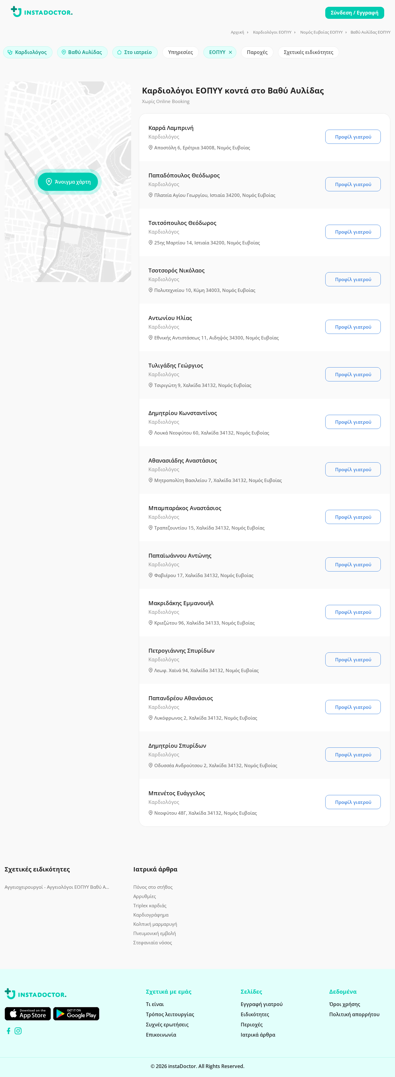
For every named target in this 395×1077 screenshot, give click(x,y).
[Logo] (42, 12)
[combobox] (27, 52)
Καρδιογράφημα (150, 915)
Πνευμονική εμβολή (154, 933)
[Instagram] (18, 1031)
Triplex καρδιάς (149, 905)
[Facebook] (8, 1031)
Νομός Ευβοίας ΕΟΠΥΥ (321, 32)
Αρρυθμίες (144, 896)
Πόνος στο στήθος (153, 887)
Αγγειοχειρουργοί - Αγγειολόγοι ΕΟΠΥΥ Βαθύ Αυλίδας (58, 887)
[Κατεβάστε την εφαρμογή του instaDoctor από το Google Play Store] (76, 1014)
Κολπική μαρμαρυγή (155, 924)
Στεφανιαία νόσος (152, 942)
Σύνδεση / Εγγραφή (355, 12)
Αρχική (237, 32)
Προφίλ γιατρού (353, 137)
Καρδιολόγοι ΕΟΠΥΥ (272, 32)
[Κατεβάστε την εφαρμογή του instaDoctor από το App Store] (28, 1014)
